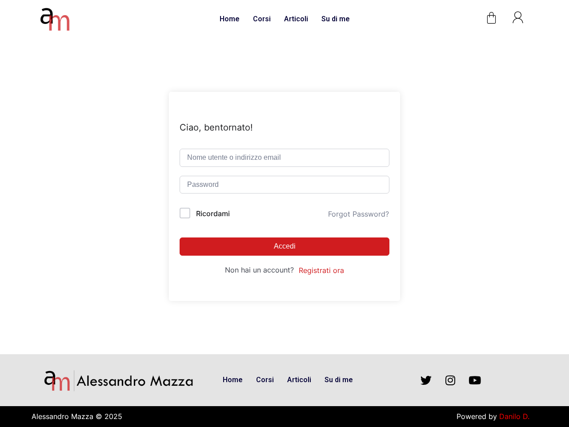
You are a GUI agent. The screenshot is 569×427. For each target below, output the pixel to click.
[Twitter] (426, 380)
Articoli (296, 19)
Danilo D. (514, 416)
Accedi (285, 246)
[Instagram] (450, 380)
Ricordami (213, 213)
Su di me (335, 19)
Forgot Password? (358, 214)
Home (230, 19)
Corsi (262, 19)
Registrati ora (321, 270)
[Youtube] (475, 380)
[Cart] (491, 17)
